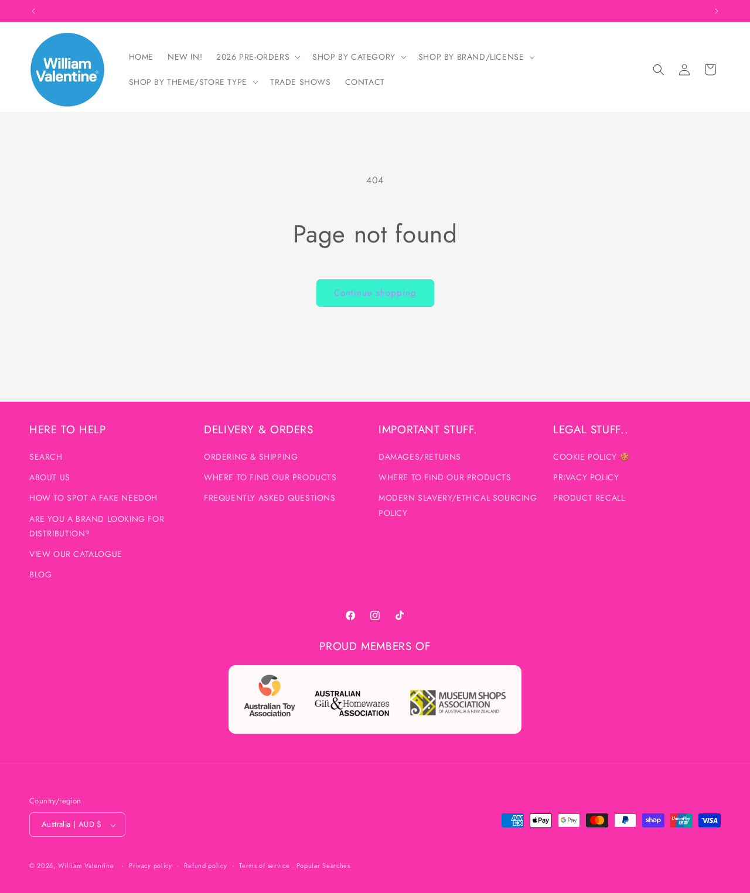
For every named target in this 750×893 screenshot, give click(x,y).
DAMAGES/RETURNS (420, 457)
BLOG (40, 575)
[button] (257, 57)
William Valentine (86, 866)
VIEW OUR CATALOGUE (75, 554)
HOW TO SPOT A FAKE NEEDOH (93, 498)
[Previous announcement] (33, 11)
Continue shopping (375, 292)
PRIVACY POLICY (586, 478)
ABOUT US (49, 478)
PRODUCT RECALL (589, 498)
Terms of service (264, 865)
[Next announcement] (716, 11)
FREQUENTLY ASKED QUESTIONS (270, 498)
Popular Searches (323, 866)
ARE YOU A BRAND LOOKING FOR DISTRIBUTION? (96, 526)
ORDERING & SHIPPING (251, 457)
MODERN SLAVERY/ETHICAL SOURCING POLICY (458, 505)
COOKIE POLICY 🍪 (591, 457)
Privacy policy (150, 865)
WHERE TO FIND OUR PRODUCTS (270, 478)
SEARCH (46, 457)
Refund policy (205, 865)
